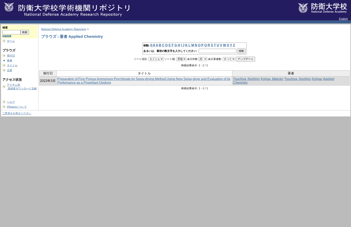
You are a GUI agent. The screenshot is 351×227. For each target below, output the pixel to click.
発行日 (11, 55)
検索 (5, 27)
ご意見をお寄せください (16, 113)
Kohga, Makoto (272, 79)
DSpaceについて (17, 106)
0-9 (152, 45)
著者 (9, 60)
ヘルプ (11, 101)
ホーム (11, 40)
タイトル (12, 65)
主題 (9, 70)
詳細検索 (6, 36)
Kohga (317, 79)
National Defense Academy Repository (63, 29)
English (343, 18)
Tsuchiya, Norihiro (246, 79)
